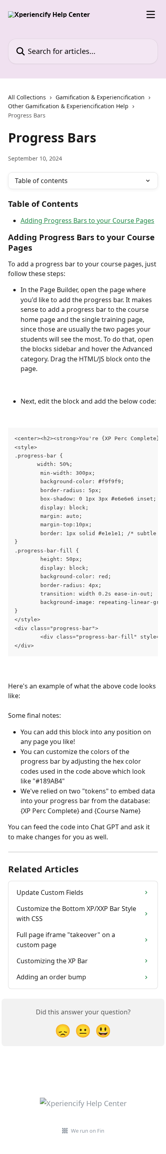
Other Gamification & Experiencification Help (68, 106)
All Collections (27, 97)
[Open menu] (150, 14)
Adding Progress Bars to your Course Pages (87, 220)
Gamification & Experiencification (100, 97)
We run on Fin (87, 1130)
